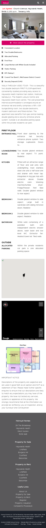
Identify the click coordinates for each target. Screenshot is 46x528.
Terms (32, 339)
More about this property (23, 43)
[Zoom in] (41, 330)
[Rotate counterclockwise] (3, 304)
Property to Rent (23, 497)
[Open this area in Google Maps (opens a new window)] (6, 338)
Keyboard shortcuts (18, 339)
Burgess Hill (23, 452)
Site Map (23, 524)
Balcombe (23, 458)
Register (23, 500)
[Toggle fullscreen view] (41, 304)
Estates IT (16, 524)
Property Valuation (23, 503)
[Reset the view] (5, 304)
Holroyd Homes (14, 522)
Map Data (26, 339)
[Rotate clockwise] (7, 304)
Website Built (24, 522)
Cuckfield (23, 455)
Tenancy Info (24, 11)
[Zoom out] (41, 335)
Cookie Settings (37, 524)
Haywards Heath (23, 447)
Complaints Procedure (23, 506)
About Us (23, 491)
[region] (23, 320)
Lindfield (23, 449)
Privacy (29, 524)
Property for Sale (23, 494)
